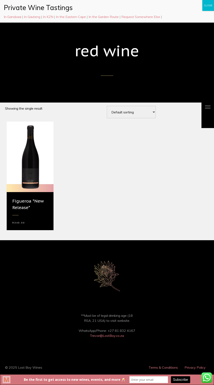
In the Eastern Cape (71, 17)
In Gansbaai (13, 17)
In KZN (48, 17)
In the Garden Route (104, 17)
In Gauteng (32, 17)
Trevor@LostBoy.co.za (107, 336)
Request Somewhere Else (140, 17)
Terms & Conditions (163, 367)
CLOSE (208, 5)
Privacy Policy (195, 367)
